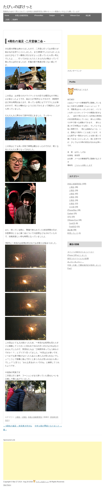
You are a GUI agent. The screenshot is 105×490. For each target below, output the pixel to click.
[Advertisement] (84, 52)
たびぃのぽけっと (18, 7)
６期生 (24, 417)
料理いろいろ (72, 233)
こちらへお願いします (83, 165)
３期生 (17, 417)
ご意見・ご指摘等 (11, 20)
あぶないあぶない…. (75, 262)
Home (7, 15)
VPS (62, 15)
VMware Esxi (75, 15)
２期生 (71, 190)
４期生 (71, 197)
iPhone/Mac (38, 15)
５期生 (71, 200)
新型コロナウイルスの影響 (78, 259)
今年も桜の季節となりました (48, 426)
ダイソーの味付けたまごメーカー (80, 252)
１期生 (71, 187)
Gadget (52, 15)
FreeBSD (72, 227)
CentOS (72, 223)
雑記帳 (88, 15)
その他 (71, 207)
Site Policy (7, 485)
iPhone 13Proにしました (77, 255)
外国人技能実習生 (21, 15)
